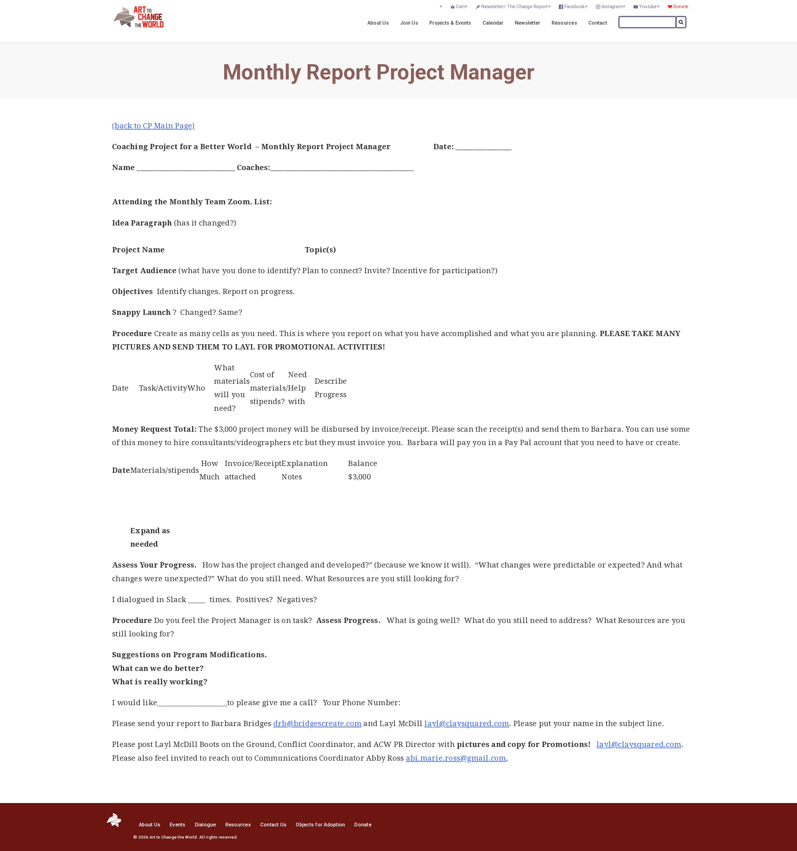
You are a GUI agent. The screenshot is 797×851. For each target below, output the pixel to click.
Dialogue (205, 825)
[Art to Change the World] (133, 26)
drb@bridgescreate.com (317, 723)
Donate (681, 6)
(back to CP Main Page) (153, 125)
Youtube (648, 6)
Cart (460, 6)
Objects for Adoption (320, 825)
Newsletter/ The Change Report (514, 6)
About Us (378, 23)
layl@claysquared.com (466, 723)
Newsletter (527, 23)
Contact (597, 23)
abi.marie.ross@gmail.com (456, 758)
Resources (564, 23)
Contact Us (273, 825)
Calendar (493, 23)
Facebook (574, 6)
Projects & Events (450, 23)
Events (178, 825)
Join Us (409, 23)
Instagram (612, 6)
